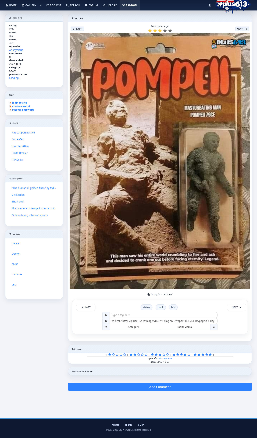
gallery (30, 5)
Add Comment (160, 387)
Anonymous (16, 50)
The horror (18, 201)
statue (146, 307)
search (74, 5)
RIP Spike (17, 159)
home (12, 5)
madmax (17, 274)
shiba (15, 264)
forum (93, 5)
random (131, 5)
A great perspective (23, 132)
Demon (16, 253)
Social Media (184, 326)
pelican (16, 243)
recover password (23, 109)
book (160, 307)
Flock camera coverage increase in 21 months (34, 208)
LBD (14, 284)
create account (21, 106)
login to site (19, 102)
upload (111, 5)
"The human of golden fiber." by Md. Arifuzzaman (34, 188)
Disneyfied (18, 139)
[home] (232, 4)
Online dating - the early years (30, 215)
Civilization (18, 194)
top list (55, 5)
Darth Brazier (20, 153)
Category (134, 326)
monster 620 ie (20, 146)
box (173, 307)
